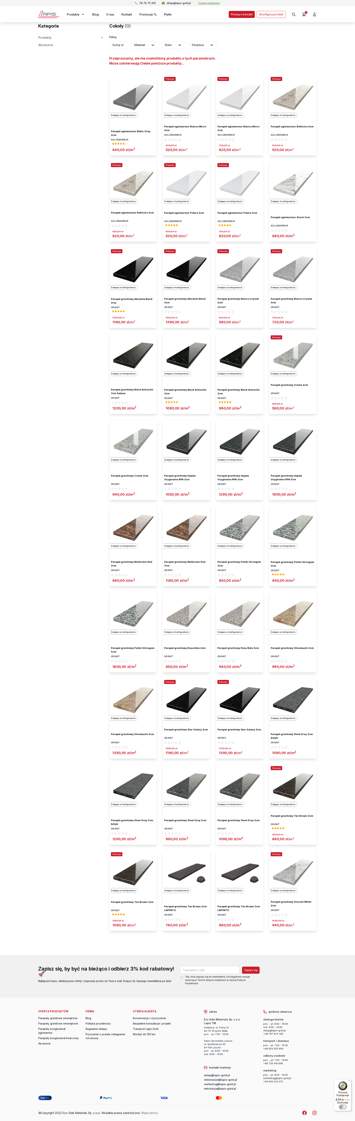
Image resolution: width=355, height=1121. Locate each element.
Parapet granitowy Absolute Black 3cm (185, 300)
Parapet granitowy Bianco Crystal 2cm (238, 300)
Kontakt (126, 14)
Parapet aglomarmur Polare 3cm (237, 212)
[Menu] (349, 1081)
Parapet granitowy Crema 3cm (129, 475)
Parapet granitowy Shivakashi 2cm (292, 647)
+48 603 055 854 (273, 1048)
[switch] (342, 1107)
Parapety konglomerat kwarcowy (58, 1038)
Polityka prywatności (98, 1023)
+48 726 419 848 (273, 1063)
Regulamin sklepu (96, 1028)
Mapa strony (149, 1113)
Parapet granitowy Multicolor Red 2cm (131, 563)
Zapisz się (250, 970)
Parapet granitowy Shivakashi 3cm (132, 734)
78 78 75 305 (147, 3)
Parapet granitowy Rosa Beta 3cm (238, 647)
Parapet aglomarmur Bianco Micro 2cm (185, 128)
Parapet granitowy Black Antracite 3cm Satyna (132, 391)
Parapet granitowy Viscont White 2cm (291, 903)
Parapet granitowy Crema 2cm (289, 384)
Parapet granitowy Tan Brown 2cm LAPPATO (185, 908)
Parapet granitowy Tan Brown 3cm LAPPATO (238, 908)
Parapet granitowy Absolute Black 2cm (132, 300)
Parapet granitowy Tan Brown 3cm (132, 901)
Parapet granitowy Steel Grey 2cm (185, 820)
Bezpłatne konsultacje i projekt (152, 1023)
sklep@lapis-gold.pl (179, 3)
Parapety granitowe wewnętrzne (58, 1023)
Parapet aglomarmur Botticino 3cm (132, 212)
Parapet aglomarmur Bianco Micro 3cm (238, 128)
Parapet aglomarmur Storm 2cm (290, 217)
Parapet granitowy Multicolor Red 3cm (184, 563)
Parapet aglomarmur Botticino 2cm (292, 126)
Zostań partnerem (209, 3)
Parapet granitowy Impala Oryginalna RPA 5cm (286, 477)
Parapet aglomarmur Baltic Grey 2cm (131, 133)
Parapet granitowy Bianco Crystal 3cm (291, 300)
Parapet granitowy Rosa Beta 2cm (185, 647)
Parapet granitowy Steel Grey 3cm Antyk (132, 822)
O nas (110, 14)
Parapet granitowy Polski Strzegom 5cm (132, 649)
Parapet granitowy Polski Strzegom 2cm (239, 563)
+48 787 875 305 (273, 1033)
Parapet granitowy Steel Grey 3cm (238, 820)
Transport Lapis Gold (145, 1028)
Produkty (44, 37)
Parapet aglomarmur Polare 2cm (184, 212)
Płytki (168, 14)
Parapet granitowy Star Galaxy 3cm (239, 729)
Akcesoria (45, 45)
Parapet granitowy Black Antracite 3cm (185, 391)
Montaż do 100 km (144, 1034)
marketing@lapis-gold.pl (277, 1078)
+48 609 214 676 (273, 1081)
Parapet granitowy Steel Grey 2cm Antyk (292, 736)
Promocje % (148, 14)
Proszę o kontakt (242, 14)
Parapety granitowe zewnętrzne (57, 1018)
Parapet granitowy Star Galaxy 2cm (186, 729)
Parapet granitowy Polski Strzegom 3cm (292, 563)
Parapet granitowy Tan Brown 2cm (292, 815)
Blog (95, 14)
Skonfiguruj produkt (271, 14)
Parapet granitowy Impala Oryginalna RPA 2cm (180, 477)
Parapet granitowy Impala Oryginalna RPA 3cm (233, 477)
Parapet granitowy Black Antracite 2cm (238, 391)
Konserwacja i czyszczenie (149, 1018)
